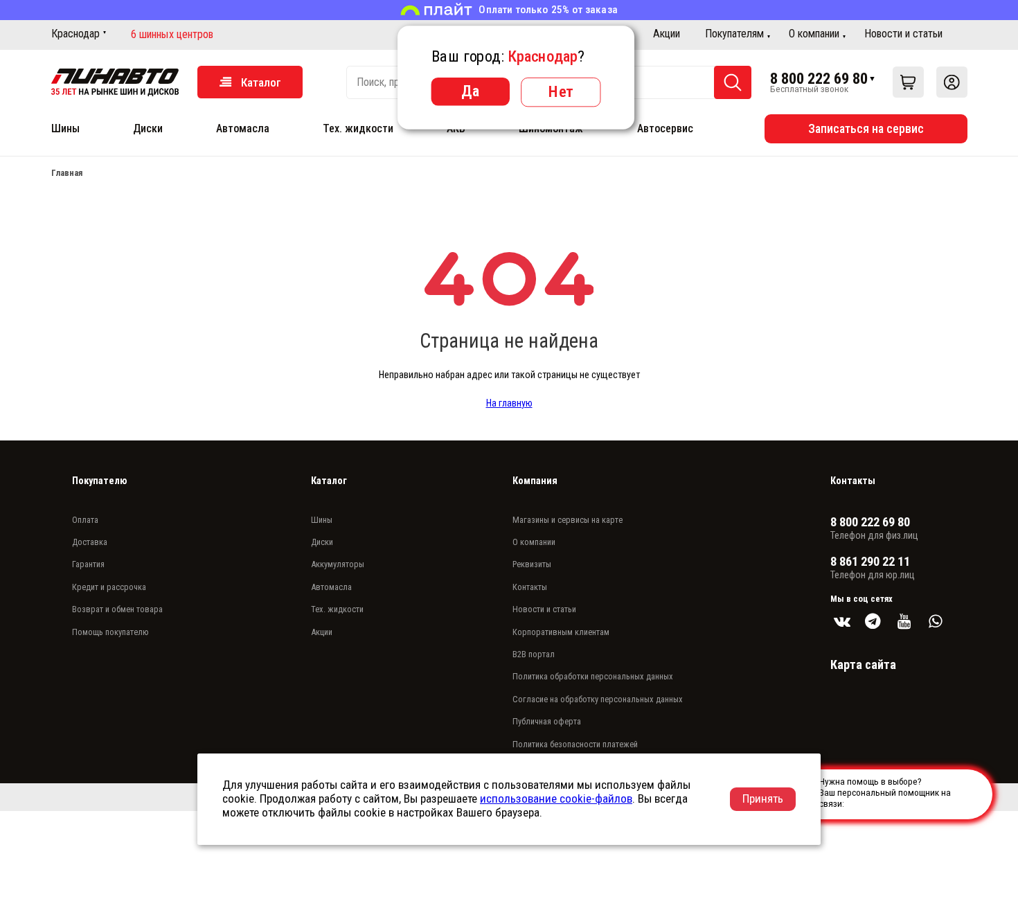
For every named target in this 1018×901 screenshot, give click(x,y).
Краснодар (75, 33)
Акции (666, 33)
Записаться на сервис (866, 128)
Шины (65, 128)
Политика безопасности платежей (575, 744)
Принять (762, 798)
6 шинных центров (172, 34)
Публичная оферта (546, 721)
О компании (814, 33)
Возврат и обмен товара (117, 609)
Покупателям (734, 33)
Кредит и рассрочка (109, 587)
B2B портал (533, 654)
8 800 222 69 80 (819, 78)
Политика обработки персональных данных (592, 676)
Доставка (89, 542)
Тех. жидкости (358, 128)
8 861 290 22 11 (870, 562)
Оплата (85, 520)
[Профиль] (951, 82)
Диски (148, 128)
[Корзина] (908, 82)
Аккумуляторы (337, 564)
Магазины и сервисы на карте (567, 520)
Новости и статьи (903, 33)
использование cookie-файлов (556, 798)
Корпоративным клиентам (560, 632)
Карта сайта (863, 664)
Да (470, 91)
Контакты (529, 587)
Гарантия (88, 564)
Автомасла (242, 128)
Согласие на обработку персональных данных (597, 699)
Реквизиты (531, 564)
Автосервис (665, 128)
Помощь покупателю (110, 632)
